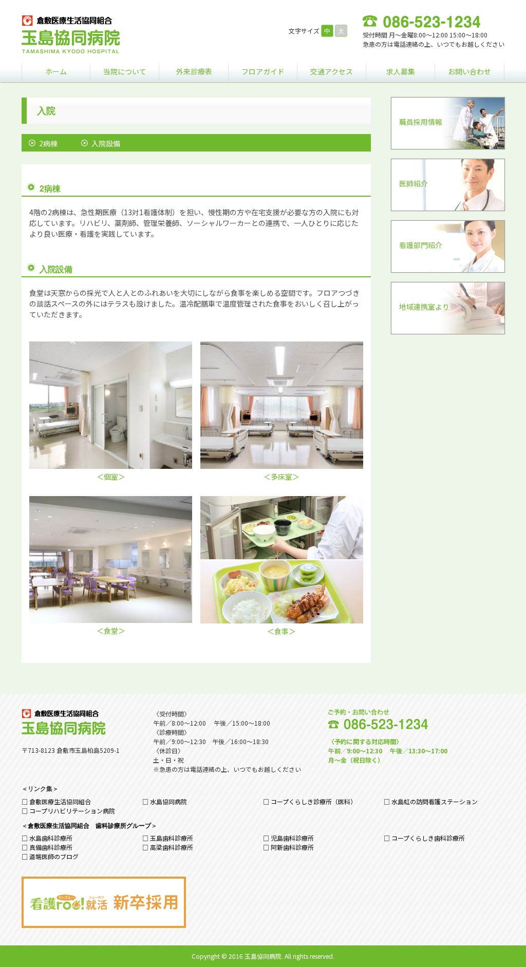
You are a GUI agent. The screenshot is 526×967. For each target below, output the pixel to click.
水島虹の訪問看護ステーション (434, 801)
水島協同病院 (168, 801)
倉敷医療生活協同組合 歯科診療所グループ (89, 825)
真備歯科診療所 (50, 847)
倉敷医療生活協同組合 (60, 801)
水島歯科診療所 (50, 837)
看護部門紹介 (420, 245)
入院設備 (105, 143)
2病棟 (48, 143)
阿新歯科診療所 (292, 847)
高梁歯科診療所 (171, 847)
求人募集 (400, 71)
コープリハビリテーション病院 (72, 810)
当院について (124, 71)
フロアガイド (263, 71)
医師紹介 (413, 183)
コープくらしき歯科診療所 (428, 837)
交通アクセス (331, 71)
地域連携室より (424, 306)
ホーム (56, 71)
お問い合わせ (469, 71)
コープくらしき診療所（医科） (313, 801)
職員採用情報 (420, 122)
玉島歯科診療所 (171, 837)
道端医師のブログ (54, 856)
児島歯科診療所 (292, 837)
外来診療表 (194, 71)
